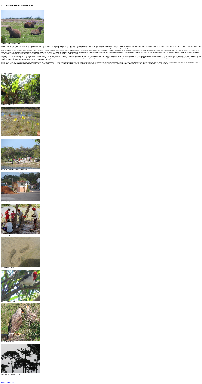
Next (13, 382)
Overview (8, 382)
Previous (3, 382)
